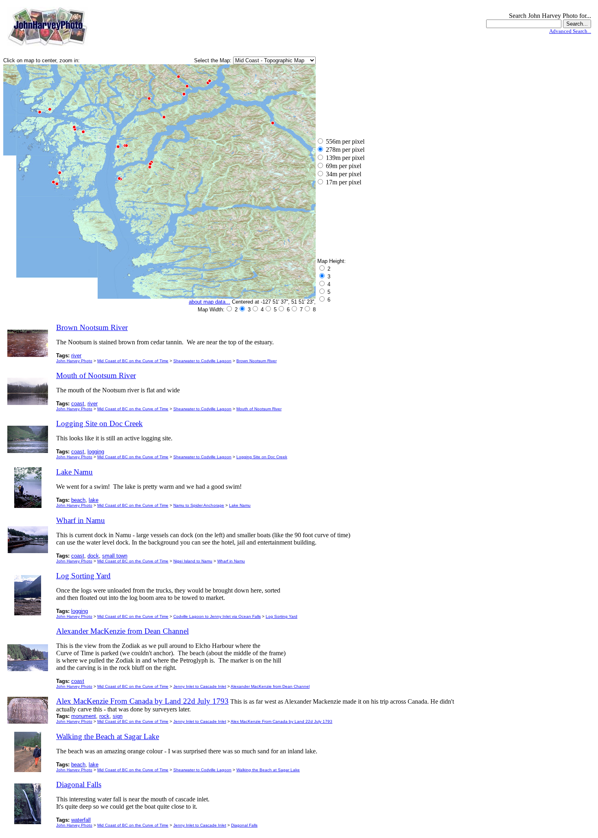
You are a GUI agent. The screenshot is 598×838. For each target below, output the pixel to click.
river (76, 355)
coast (77, 403)
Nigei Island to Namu (192, 561)
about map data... (209, 302)
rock (104, 716)
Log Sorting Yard (281, 616)
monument (83, 716)
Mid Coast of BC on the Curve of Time (132, 361)
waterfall (81, 820)
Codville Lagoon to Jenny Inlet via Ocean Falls (217, 616)
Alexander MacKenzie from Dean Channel (270, 686)
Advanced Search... (570, 31)
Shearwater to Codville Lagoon (202, 361)
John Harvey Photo (74, 361)
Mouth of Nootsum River (259, 409)
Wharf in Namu (231, 561)
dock (93, 556)
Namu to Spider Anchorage (198, 505)
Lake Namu (240, 505)
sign (117, 716)
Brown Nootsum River (256, 361)
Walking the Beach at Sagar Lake (268, 770)
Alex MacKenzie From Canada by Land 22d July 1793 (281, 721)
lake (93, 500)
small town (114, 556)
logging (95, 452)
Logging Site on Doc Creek (261, 457)
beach (78, 500)
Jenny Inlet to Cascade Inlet (199, 686)
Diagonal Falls (244, 825)
